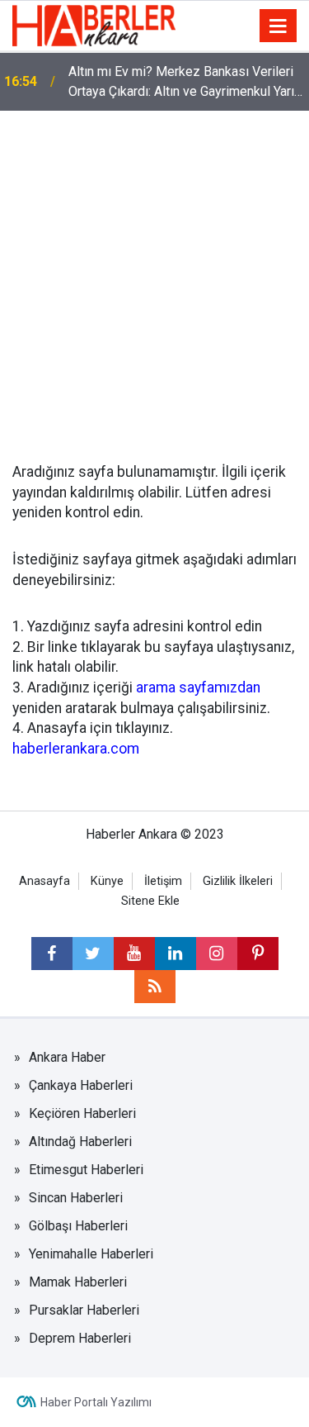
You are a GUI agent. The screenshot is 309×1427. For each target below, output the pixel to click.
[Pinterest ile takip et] (258, 953)
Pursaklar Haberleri (84, 1310)
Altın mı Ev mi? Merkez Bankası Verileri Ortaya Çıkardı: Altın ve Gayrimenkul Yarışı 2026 (186, 83)
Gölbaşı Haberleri (78, 1226)
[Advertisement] (154, 274)
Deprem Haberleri (80, 1338)
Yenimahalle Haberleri (91, 1254)
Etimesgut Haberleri (86, 1169)
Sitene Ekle (150, 901)
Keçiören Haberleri (82, 1113)
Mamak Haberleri (78, 1282)
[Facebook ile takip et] (52, 953)
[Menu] (278, 26)
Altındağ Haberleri (80, 1141)
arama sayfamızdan (198, 687)
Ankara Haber (67, 1057)
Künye (107, 881)
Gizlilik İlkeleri (238, 881)
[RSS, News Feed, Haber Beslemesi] (155, 986)
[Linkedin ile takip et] (175, 953)
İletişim (163, 881)
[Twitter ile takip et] (93, 953)
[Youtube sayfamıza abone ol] (134, 953)
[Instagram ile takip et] (216, 953)
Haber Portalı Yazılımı (96, 1402)
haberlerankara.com (75, 748)
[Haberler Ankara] (94, 24)
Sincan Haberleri (76, 1198)
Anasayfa (44, 881)
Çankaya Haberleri (81, 1085)
